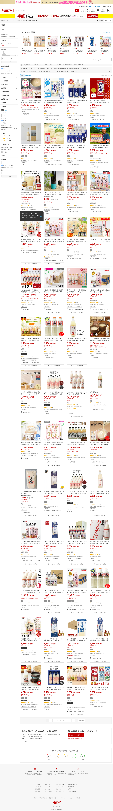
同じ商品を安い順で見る (31, 263)
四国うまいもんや (50, 357)
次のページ (81, 720)
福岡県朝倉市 (26, 609)
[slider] (1, 55)
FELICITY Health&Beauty (75, 658)
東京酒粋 (71, 413)
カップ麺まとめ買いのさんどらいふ (100, 706)
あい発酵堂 (25, 458)
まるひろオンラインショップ (98, 409)
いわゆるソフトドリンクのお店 (53, 510)
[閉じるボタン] (109, 65)
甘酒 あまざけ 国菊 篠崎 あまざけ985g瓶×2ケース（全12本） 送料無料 (100, 543)
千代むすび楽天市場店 (74, 119)
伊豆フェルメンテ (27, 512)
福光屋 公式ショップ (51, 309)
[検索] (77, 10)
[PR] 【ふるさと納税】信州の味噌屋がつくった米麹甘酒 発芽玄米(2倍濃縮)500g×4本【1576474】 (31, 102)
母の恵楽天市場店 (27, 412)
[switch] (15, 128)
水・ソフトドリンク (12, 20)
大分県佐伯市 (26, 309)
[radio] (2, 32)
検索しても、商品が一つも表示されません (33, 738)
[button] (107, 6)
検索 (10, 62)
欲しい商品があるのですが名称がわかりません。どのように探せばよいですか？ (42, 734)
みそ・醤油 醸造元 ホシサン (29, 252)
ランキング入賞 (49, 256)
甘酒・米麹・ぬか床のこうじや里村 (77, 212)
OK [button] (41, 216)
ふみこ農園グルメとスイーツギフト (77, 258)
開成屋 (70, 357)
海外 (6, 110)
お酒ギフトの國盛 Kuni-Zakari (76, 309)
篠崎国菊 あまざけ (95, 392)
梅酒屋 (47, 213)
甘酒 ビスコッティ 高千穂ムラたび (31, 362)
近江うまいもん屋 (96, 561)
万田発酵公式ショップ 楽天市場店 (54, 164)
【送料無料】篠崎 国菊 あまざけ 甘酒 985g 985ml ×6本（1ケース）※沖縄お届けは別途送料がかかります (77, 340)
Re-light (93, 510)
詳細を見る (74, 71)
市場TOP (3, 20)
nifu (24, 164)
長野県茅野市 (26, 114)
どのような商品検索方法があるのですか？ (33, 736)
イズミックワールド (50, 658)
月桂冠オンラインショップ (52, 119)
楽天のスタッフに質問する (76, 735)
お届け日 (3, 118)
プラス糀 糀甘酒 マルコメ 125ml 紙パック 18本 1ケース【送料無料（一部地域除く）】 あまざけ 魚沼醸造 (77, 640)
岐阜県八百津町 (95, 167)
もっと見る (24, 741)
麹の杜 (47, 413)
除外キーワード (5, 170)
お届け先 (3, 112)
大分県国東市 (95, 357)
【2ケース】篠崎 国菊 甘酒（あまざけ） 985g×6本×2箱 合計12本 (99, 493)
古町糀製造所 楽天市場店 (98, 462)
